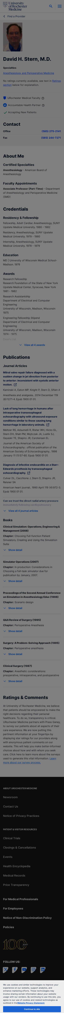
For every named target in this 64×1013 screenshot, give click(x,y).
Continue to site (32, 1009)
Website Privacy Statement (30, 1002)
